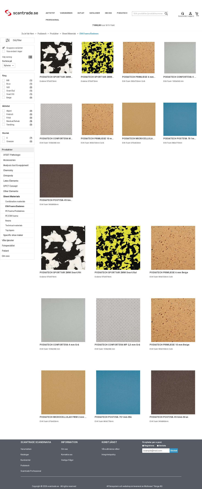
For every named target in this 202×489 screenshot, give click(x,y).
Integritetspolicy (109, 454)
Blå (7, 80)
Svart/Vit (10, 94)
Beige (8, 97)
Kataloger (95, 13)
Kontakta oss (66, 454)
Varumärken (66, 13)
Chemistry (8, 170)
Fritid (8, 118)
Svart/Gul (10, 91)
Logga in (190, 13)
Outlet (81, 13)
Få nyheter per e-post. (152, 442)
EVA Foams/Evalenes (89, 34)
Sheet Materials (69, 34)
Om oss (108, 13)
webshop (127, 486)
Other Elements (10, 191)
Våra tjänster (8, 240)
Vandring (10, 125)
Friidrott (9, 114)
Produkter (54, 34)
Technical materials (13, 225)
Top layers (9, 230)
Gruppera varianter (14, 48)
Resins (8, 221)
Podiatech (122, 13)
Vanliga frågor (67, 460)
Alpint (9, 111)
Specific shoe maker (13, 235)
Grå (7, 87)
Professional (52, 20)
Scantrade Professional (31, 471)
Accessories (9, 160)
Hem (32, 34)
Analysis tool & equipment (15, 165)
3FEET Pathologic (11, 155)
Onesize (10, 141)
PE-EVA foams (11, 216)
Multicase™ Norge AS (153, 486)
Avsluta (162, 446)
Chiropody (8, 175)
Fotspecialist (8, 245)
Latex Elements (10, 181)
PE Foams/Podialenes (14, 211)
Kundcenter (26, 460)
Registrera (149, 446)
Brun (8, 84)
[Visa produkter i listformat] (30, 57)
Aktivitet (50, 13)
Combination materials (15, 201)
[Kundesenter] (182, 13)
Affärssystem (113, 486)
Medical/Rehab (13, 121)
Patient (5, 251)
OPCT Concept (10, 186)
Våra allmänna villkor (111, 449)
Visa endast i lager (14, 51)
